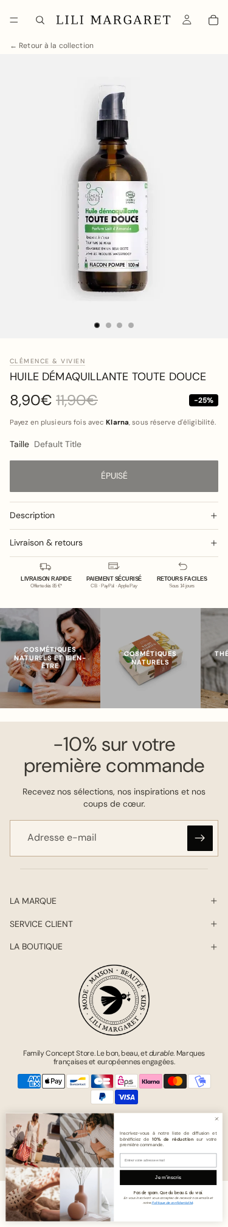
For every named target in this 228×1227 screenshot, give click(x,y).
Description (32, 515)
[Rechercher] (40, 20)
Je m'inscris (168, 1177)
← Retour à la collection (52, 45)
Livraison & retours (46, 542)
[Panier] (213, 20)
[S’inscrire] (200, 838)
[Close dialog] (216, 1118)
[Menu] (14, 20)
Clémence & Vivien (47, 361)
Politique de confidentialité (172, 1202)
